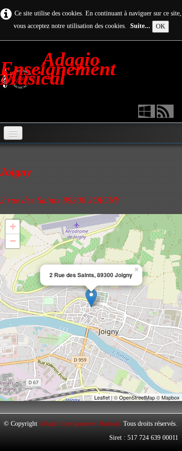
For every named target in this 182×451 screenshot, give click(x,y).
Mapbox (170, 397)
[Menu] (13, 133)
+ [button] (13, 226)
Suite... (140, 25)
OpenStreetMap (137, 397)
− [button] (13, 241)
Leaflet (102, 397)
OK (160, 26)
